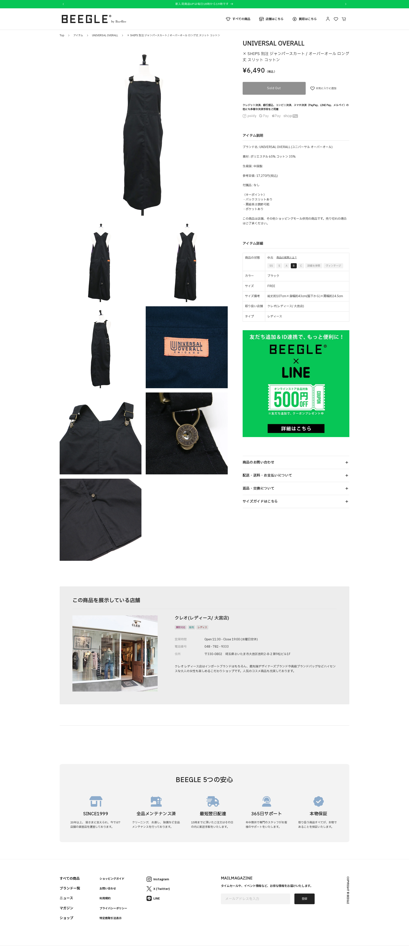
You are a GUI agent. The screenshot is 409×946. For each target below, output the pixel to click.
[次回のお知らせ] (345, 4)
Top (62, 35)
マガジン (66, 907)
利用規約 (105, 898)
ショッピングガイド (111, 878)
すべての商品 (70, 878)
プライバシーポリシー (113, 908)
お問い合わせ (107, 888)
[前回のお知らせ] (63, 4)
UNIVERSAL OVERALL (105, 35)
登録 (304, 899)
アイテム (78, 35)
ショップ (66, 917)
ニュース (66, 898)
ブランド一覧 (70, 888)
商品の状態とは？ (287, 257)
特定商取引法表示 (110, 918)
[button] (296, 462)
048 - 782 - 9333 (216, 646)
